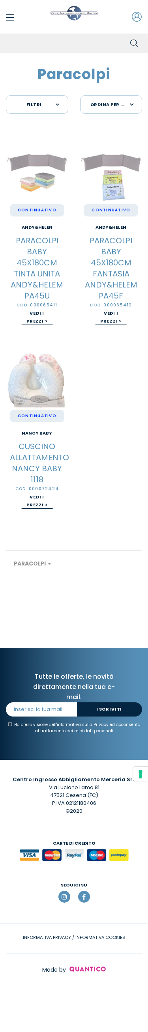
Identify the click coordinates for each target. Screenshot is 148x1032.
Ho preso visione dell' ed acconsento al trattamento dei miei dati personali (77, 728)
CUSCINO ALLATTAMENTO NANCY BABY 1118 (39, 463)
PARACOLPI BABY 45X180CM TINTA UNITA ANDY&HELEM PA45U (37, 268)
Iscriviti (109, 709)
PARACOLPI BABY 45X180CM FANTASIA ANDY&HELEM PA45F (111, 268)
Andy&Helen (37, 227)
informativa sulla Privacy (83, 725)
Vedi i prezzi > (37, 317)
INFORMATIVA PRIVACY (47, 937)
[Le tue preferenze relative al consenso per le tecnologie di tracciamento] (140, 774)
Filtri (34, 104)
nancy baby (37, 433)
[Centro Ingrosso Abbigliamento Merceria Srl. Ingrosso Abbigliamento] (74, 13)
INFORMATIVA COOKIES (100, 937)
